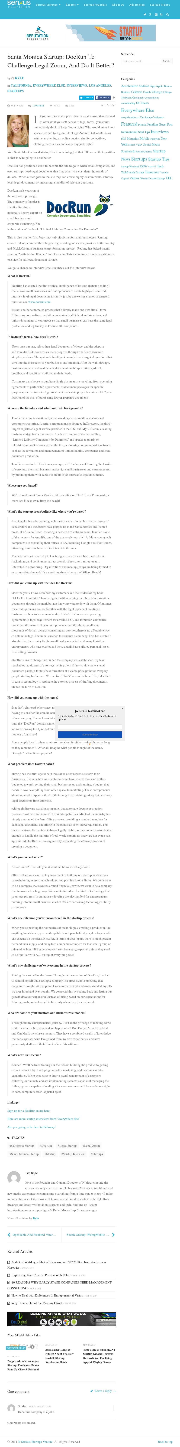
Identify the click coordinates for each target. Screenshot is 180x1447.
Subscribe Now (90, 734)
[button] (90, 711)
